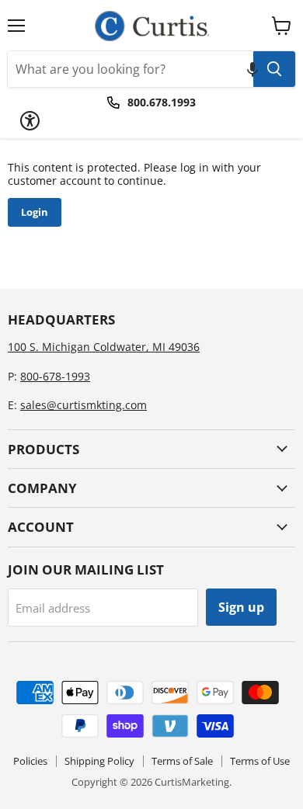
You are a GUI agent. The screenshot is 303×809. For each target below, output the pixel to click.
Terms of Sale (182, 761)
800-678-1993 (55, 376)
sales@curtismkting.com (83, 405)
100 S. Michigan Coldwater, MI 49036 (104, 346)
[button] (252, 69)
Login (34, 212)
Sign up (241, 607)
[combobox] (130, 69)
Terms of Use (260, 761)
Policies (30, 761)
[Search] (274, 69)
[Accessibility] (30, 120)
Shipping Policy (99, 761)
